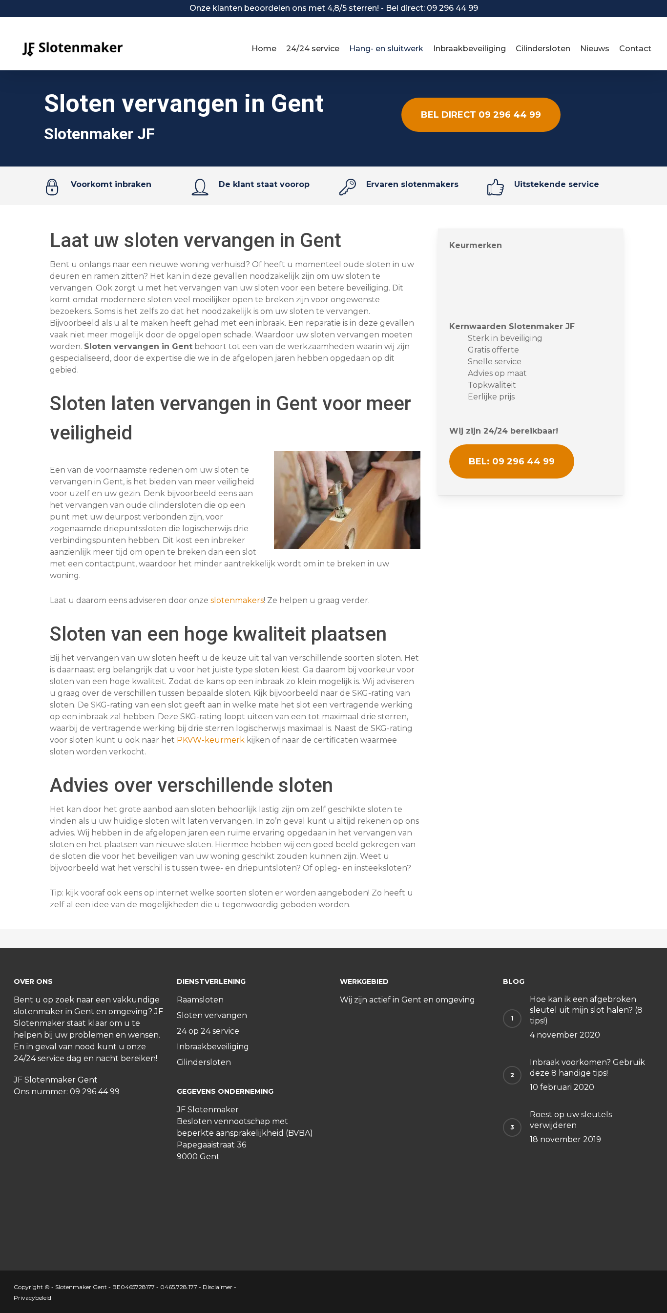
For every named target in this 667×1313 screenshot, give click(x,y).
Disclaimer (217, 1287)
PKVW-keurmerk (211, 740)
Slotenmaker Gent (81, 1287)
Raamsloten (200, 999)
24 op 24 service (208, 1031)
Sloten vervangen (212, 1015)
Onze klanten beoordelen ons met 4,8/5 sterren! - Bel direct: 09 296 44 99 (333, 8)
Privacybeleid (32, 1297)
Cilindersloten (204, 1062)
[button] (481, 115)
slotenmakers (237, 600)
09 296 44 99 (95, 1091)
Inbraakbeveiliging (213, 1046)
